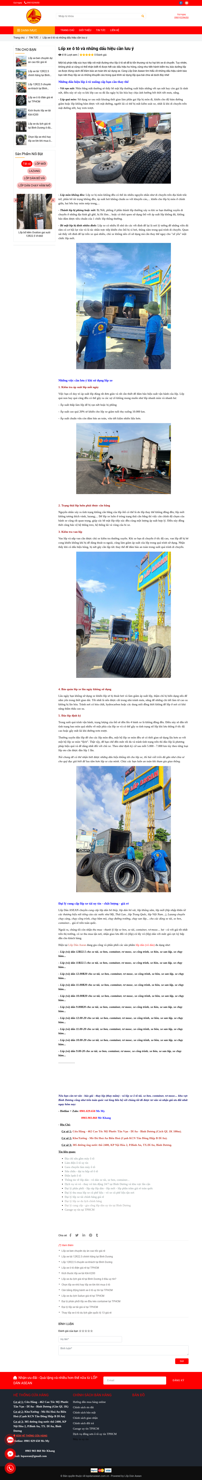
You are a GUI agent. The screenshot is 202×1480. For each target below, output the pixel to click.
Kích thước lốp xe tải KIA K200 (78, 1273)
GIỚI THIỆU (85, 30)
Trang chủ (19, 37)
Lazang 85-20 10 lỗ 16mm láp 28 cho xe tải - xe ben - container (34, 234)
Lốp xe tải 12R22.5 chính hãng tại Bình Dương (87, 1256)
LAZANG (34, 171)
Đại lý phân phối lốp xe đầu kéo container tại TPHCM (91, 1301)
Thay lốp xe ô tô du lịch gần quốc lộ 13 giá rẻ (86, 1312)
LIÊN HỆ (114, 30)
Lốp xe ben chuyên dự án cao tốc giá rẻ (83, 1250)
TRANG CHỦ (67, 30)
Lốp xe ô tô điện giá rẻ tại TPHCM (80, 1267)
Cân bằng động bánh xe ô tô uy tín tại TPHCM (87, 1290)
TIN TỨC (100, 30)
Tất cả (27, 163)
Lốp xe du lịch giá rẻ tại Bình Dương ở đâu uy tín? (89, 1278)
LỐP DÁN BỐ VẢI (34, 178)
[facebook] (182, 2)
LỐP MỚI (40, 163)
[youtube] (187, 2)
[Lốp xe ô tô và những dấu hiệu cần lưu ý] (34, 16)
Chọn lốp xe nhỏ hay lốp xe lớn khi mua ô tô (86, 1284)
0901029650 (33, 2)
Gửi (182, 1361)
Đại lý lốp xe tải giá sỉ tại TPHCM (80, 1307)
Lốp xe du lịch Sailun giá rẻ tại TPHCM (83, 1295)
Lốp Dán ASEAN (68, 910)
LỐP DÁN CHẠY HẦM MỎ (34, 185)
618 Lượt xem (69, 54)
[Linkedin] (84, 1235)
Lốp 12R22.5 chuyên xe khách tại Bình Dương (87, 1262)
